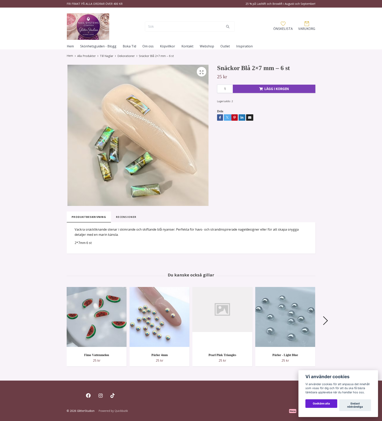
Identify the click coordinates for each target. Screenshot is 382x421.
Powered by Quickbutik (113, 411)
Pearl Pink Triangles (222, 355)
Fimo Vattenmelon (96, 355)
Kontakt (187, 46)
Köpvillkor (167, 46)
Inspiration (244, 46)
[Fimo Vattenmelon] (97, 318)
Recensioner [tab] (126, 217)
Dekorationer (126, 56)
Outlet (225, 46)
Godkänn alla (321, 403)
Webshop (207, 46)
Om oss (148, 46)
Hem (70, 46)
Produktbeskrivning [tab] (89, 217)
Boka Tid (129, 46)
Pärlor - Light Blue (285, 355)
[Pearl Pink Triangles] (222, 318)
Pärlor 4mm (159, 355)
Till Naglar (106, 56)
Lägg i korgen (276, 89)
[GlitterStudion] (88, 26)
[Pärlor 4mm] (159, 318)
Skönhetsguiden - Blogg (98, 46)
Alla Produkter (86, 56)
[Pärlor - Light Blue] (285, 318)
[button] (325, 320)
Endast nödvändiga (355, 405)
